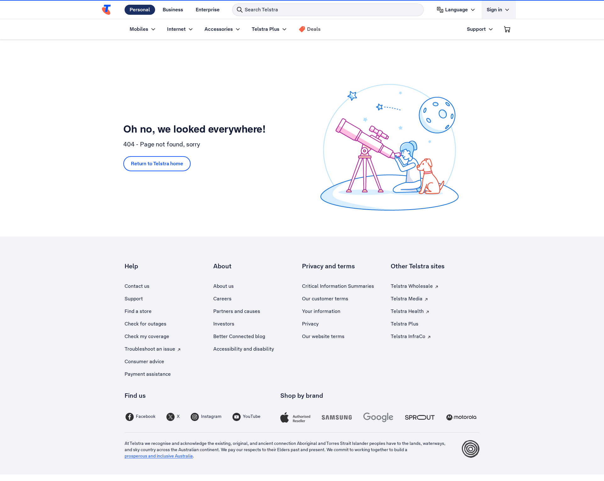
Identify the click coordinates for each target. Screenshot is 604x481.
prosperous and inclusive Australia (159, 456)
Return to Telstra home (157, 163)
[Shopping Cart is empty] (507, 29)
